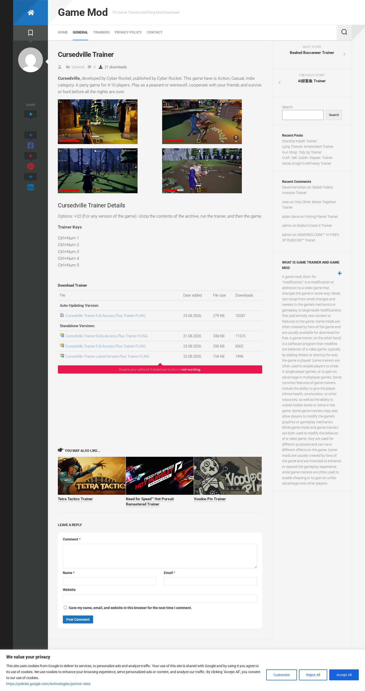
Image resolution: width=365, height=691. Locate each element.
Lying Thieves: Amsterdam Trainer (307, 147)
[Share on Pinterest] (30, 161)
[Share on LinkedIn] (30, 182)
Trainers (101, 32)
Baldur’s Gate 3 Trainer (314, 226)
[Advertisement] (160, 410)
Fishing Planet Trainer (321, 217)
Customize (281, 675)
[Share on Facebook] (30, 140)
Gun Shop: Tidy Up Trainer (302, 152)
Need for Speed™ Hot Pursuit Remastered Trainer (150, 501)
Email (169, 573)
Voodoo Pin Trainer (210, 499)
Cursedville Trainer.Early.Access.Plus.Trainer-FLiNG (106, 336)
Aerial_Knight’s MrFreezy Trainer (306, 163)
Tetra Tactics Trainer (75, 499)
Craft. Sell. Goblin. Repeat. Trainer (307, 158)
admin (287, 226)
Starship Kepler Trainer (299, 141)
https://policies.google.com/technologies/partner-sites (48, 684)
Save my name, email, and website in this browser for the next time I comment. (130, 608)
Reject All (313, 675)
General (80, 32)
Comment (71, 539)
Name (68, 573)
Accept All (344, 675)
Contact (155, 32)
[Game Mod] (30, 12)
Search (287, 107)
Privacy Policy (128, 32)
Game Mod (83, 12)
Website (69, 590)
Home (63, 32)
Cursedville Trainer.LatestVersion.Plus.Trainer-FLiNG (107, 356)
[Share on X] (30, 120)
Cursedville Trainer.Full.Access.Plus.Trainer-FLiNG (105, 315)
